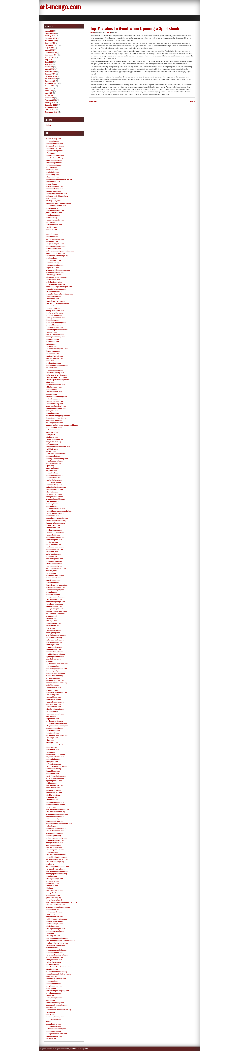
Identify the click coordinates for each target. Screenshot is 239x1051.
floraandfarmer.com (53, 296)
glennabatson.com (53, 528)
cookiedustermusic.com (55, 680)
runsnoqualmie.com (53, 845)
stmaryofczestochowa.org (55, 597)
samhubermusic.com (54, 1036)
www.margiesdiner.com (55, 850)
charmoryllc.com (52, 504)
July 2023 (48, 88)
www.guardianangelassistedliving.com (60, 940)
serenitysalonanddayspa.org (56, 158)
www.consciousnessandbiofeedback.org (61, 902)
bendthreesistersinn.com (55, 673)
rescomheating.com (53, 1024)
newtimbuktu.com (52, 172)
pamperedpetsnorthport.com (57, 365)
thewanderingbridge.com (55, 602)
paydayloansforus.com (54, 186)
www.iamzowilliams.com (55, 905)
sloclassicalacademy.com (55, 523)
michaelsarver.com (53, 399)
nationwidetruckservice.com (56, 692)
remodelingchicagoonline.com (57, 867)
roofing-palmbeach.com (55, 311)
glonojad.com (51, 573)
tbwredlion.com (52, 948)
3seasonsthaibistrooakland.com (58, 447)
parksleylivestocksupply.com (57, 459)
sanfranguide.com (53, 501)
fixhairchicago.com (53, 731)
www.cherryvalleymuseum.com (58, 270)
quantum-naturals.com (54, 952)
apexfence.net (51, 1038)
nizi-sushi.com (51, 618)
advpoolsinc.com (52, 719)
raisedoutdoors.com (53, 325)
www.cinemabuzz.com (54, 890)
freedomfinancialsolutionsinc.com (59, 824)
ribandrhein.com (52, 432)
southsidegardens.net (54, 912)
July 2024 (48, 60)
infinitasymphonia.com (54, 559)
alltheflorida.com (52, 964)
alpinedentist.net (52, 237)
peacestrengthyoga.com (55, 821)
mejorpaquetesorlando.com (56, 377)
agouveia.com (51, 1007)
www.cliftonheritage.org (55, 862)
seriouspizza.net (52, 742)
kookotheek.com (52, 241)
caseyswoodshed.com (54, 728)
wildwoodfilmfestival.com (55, 253)
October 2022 (50, 110)
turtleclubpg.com (52, 695)
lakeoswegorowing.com (55, 1002)
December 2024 (51, 52)
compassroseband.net (54, 745)
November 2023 (51, 79)
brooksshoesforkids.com (55, 754)
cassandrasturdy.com (54, 485)
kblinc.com (50, 361)
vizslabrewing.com (53, 351)
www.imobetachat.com (54, 785)
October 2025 (50, 43)
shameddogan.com (53, 771)
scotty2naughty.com (53, 580)
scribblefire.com (52, 449)
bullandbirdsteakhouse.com (56, 857)
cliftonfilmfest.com (53, 320)
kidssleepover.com (53, 182)
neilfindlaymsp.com (53, 707)
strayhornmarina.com (54, 530)
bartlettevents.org (52, 263)
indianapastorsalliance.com (56, 723)
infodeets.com (51, 153)
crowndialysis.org (52, 413)
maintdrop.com (51, 227)
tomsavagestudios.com (54, 423)
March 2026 (49, 31)
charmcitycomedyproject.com (57, 585)
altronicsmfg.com (52, 174)
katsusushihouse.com (54, 563)
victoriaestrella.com (53, 700)
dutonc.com (50, 628)
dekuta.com (50, 888)
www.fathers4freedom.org (55, 812)
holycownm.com (52, 690)
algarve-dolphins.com (54, 642)
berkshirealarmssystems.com (57, 349)
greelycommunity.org (54, 566)
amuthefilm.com (52, 552)
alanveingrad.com (52, 645)
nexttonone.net (51, 797)
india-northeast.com (53, 308)
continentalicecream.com (55, 537)
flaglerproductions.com (55, 532)
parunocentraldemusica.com (57, 938)
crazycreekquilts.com (54, 540)
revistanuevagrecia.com (55, 575)
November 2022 (51, 107)
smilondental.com (53, 389)
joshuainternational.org (55, 802)
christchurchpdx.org (53, 544)
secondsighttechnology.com (56, 396)
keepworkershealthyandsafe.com (58, 203)
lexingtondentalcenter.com (56, 408)
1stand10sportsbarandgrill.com (58, 380)
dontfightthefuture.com (54, 313)
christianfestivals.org (54, 637)
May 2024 (48, 64)
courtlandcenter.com (53, 704)
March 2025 (49, 50)
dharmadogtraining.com (55, 1017)
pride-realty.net (51, 976)
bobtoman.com (51, 229)
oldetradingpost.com (54, 275)
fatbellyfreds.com (52, 926)
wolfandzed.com (52, 886)
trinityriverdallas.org (53, 442)
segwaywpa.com (52, 761)
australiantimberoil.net (54, 282)
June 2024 (49, 62)
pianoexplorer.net (52, 909)
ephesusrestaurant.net (54, 921)
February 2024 (50, 72)
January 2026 (50, 36)
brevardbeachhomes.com (55, 301)
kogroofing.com (52, 234)
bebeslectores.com (53, 280)
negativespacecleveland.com (57, 664)
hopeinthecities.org (53, 478)
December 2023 (51, 76)
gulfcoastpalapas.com (54, 764)
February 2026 (50, 33)
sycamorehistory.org (53, 898)
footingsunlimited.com (54, 843)
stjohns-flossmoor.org (54, 676)
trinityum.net (50, 914)
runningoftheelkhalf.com (55, 816)
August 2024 (49, 57)
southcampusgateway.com (56, 246)
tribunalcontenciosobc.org (56, 520)
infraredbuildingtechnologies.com (59, 287)
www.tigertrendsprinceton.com (57, 809)
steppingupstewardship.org (56, 874)
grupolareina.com (52, 268)
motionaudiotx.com (53, 1019)
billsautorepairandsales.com (56, 950)
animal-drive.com (52, 750)
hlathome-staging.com (54, 404)
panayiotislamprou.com (55, 244)
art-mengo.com (60, 6)
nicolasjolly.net (51, 556)
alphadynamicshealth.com (56, 979)
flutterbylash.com (52, 981)
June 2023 (49, 91)
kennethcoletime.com (54, 606)
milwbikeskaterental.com (55, 654)
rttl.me (48, 1022)
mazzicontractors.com (54, 917)
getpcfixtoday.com (53, 215)
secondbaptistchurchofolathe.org (58, 1010)
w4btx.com (50, 382)
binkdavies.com (52, 542)
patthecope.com (52, 738)
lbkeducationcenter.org (54, 439)
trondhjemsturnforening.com (57, 943)
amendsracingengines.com (56, 828)
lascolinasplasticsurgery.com (57, 859)
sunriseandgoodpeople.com (56, 668)
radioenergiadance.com (55, 239)
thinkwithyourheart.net (54, 327)
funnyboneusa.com (53, 678)
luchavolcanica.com (53, 688)
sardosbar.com (51, 344)
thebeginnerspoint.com (54, 497)
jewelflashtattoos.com (54, 213)
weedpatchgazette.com (54, 358)
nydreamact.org (52, 208)
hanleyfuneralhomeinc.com (56, 375)
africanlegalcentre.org (54, 561)
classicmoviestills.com (54, 489)
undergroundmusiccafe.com (56, 1034)
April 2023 (49, 95)
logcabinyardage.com (54, 781)
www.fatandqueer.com (54, 833)
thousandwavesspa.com (55, 702)
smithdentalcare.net (53, 1031)
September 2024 (51, 55)
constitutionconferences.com (57, 735)
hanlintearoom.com (53, 983)
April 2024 (49, 67)
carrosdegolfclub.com (54, 291)
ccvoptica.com (51, 876)
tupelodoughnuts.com (54, 370)
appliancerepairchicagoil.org (57, 196)
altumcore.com (51, 747)
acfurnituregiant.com (54, 163)
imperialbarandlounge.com (56, 322)
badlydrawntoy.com (53, 790)
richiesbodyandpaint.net (55, 146)
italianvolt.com (51, 346)
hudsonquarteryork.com (55, 931)
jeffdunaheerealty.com (54, 819)
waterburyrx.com (52, 716)
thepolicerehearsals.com (55, 513)
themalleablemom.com (54, 604)
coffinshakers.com (53, 594)
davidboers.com (52, 783)
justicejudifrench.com (54, 599)
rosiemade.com (52, 368)
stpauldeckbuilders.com (55, 840)
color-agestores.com (53, 463)
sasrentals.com (51, 394)
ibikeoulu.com (51, 592)
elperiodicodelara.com (54, 144)
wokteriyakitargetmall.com (56, 406)
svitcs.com (50, 740)
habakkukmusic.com (53, 795)
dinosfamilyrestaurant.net (55, 284)
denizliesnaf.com (52, 733)
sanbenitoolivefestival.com (56, 487)
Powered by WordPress (69, 1049)
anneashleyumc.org (53, 835)
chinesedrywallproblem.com (56, 671)
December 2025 (51, 38)
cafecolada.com (52, 492)
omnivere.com (51, 167)
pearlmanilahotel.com (54, 225)
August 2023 (49, 86)
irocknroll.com (51, 332)
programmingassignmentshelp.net (59, 179)
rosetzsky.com (51, 571)
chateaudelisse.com (53, 248)
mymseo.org (50, 1012)
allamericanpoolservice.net (56, 418)
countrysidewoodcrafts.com (56, 194)
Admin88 (114, 33)
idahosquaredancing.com (55, 337)
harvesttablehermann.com (56, 289)
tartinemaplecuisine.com (55, 614)
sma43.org (50, 864)
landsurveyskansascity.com (56, 838)
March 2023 (49, 98)
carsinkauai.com (52, 969)
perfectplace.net (52, 444)
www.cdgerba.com (53, 936)
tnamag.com (50, 752)
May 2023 (48, 93)
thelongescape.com (53, 630)
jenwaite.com (51, 988)
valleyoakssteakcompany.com (57, 726)
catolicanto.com (52, 437)
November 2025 (51, 41)
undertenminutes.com (54, 165)
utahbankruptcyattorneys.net (56, 330)
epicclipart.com (52, 222)
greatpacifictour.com (53, 697)
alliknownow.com (52, 516)
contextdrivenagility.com (55, 590)
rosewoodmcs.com (53, 895)
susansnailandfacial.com (55, 805)
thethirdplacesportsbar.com (56, 919)
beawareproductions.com (55, 587)
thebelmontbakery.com (54, 189)
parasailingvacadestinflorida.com (58, 974)
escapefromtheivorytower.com (57, 303)
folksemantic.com (52, 341)
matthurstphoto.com (53, 962)
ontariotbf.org (51, 198)
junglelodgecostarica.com (56, 635)
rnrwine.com (50, 1000)
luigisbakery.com (52, 881)
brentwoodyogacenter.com (56, 869)
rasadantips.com (52, 170)
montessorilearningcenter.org (57, 955)
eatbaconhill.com (52, 177)
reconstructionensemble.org (56, 683)
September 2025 (51, 45)
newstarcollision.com (54, 392)
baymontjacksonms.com (55, 657)
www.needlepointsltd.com (56, 855)
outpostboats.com (53, 473)
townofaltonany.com (53, 659)
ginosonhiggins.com (54, 647)
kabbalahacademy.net (54, 387)
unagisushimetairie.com (55, 210)
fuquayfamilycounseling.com (57, 1005)
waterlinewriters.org (53, 769)
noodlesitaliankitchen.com (56, 206)
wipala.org (50, 466)
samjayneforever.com (54, 960)
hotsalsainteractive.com (55, 155)
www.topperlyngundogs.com (57, 814)
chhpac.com (50, 1014)
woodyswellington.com (54, 924)
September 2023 (51, 83)
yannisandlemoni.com (54, 356)
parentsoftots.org (52, 773)
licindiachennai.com (53, 148)
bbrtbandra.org (51, 218)
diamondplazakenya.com (55, 945)
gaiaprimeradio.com (53, 623)
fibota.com (50, 933)
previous (93, 101)
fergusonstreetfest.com (54, 957)
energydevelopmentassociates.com (59, 294)
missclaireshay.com (53, 139)
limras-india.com (52, 141)
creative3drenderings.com (56, 776)
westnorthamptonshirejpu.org (57, 256)
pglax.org (49, 661)
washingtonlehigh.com (54, 879)
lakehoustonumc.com (54, 793)
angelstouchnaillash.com (55, 385)
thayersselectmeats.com (55, 757)
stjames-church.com (53, 578)
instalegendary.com (53, 201)
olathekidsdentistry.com (55, 373)
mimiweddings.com (53, 1026)
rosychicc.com (51, 470)
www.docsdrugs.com (54, 847)
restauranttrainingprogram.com (58, 415)
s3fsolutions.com (52, 299)
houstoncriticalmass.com (55, 509)
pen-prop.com (51, 807)
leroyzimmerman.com (54, 993)
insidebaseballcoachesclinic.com (58, 967)
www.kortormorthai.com (55, 831)
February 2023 (50, 100)
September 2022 (51, 112)
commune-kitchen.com (54, 549)
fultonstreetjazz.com (53, 260)
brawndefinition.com (53, 535)
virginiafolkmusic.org (54, 427)
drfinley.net (50, 995)
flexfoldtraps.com (52, 826)
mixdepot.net (51, 893)
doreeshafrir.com (52, 583)
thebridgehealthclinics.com (56, 766)
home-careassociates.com (56, 454)
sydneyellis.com (52, 411)
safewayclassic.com (53, 191)
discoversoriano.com (54, 494)
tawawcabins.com (52, 339)
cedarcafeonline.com (54, 160)
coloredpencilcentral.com (55, 318)
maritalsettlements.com (55, 652)
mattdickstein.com (53, 788)
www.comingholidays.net (55, 499)
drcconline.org (51, 711)
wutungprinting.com (53, 649)
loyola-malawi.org (52, 468)
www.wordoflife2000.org (55, 334)
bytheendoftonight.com (54, 475)
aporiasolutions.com (53, 759)
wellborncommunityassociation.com (60, 251)
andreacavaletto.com (53, 456)
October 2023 (50, 81)
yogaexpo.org (51, 451)
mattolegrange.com (53, 633)
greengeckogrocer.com (54, 401)
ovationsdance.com (53, 430)
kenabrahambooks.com (55, 547)
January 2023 (50, 103)
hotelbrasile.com (52, 258)
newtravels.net (51, 184)
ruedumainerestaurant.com (56, 568)
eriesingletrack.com (53, 363)
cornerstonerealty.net (54, 900)
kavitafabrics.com (52, 685)
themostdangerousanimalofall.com (59, 511)
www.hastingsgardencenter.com (58, 907)
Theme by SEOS (83, 1049)
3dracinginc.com (52, 506)
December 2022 (51, 105)
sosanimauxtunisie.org (54, 232)
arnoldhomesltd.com (54, 315)
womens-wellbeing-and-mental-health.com (62, 425)
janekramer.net (51, 616)
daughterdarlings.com (54, 151)
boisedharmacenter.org (54, 461)
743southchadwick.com (55, 306)
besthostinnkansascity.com (56, 1029)
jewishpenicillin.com (54, 420)
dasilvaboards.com (53, 525)
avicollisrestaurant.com (55, 709)
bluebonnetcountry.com (55, 220)
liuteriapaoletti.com (53, 666)
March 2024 (49, 69)
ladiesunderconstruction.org (56, 277)
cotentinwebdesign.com (55, 272)
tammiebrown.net (52, 626)
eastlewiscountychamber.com (57, 518)
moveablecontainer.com (55, 265)
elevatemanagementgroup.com (57, 991)
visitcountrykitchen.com (55, 640)
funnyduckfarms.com (54, 986)
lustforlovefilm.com (53, 554)
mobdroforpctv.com (53, 482)
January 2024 (50, 74)
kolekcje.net (50, 435)
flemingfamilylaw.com (54, 998)
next (192, 101)
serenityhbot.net (52, 800)
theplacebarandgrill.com (55, 714)
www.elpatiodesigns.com (55, 929)
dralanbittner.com (52, 353)
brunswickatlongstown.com (56, 611)
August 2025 (49, 48)
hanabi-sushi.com (52, 883)
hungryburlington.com (54, 609)
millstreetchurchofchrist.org (56, 972)
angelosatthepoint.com (54, 721)
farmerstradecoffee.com (55, 778)
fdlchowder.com (52, 852)
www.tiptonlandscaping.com (57, 871)
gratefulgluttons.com (54, 480)
